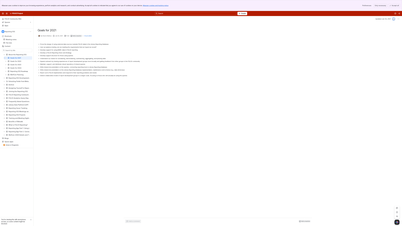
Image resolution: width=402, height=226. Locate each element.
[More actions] (30, 31)
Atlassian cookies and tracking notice (155, 5)
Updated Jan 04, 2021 (383, 19)
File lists (17, 43)
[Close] (31, 219)
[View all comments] (397, 208)
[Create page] (397, 216)
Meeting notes (11, 39)
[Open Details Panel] (397, 212)
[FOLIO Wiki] (16, 13)
